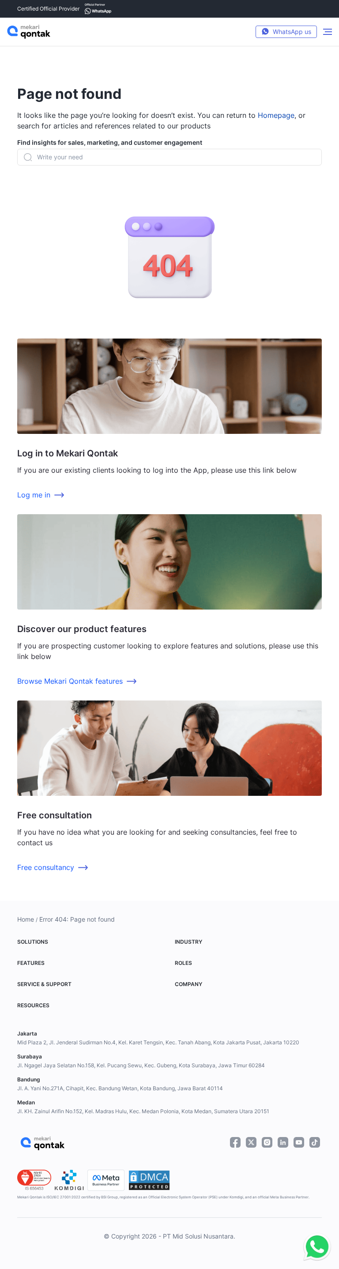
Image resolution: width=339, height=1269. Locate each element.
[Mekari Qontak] (28, 32)
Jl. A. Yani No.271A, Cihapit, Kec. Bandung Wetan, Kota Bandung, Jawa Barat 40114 (120, 1088)
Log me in (33, 494)
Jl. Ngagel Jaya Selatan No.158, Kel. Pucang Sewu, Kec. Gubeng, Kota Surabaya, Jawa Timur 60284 (141, 1065)
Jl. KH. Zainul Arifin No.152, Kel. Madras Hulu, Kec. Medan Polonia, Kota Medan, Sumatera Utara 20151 (143, 1111)
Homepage (276, 115)
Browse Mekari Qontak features (70, 681)
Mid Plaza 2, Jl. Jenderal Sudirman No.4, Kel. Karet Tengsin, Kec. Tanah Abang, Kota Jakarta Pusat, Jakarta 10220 (158, 1042)
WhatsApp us (292, 31)
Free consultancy (45, 867)
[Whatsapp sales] (315, 1247)
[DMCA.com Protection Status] (149, 1180)
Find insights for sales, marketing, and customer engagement (109, 142)
